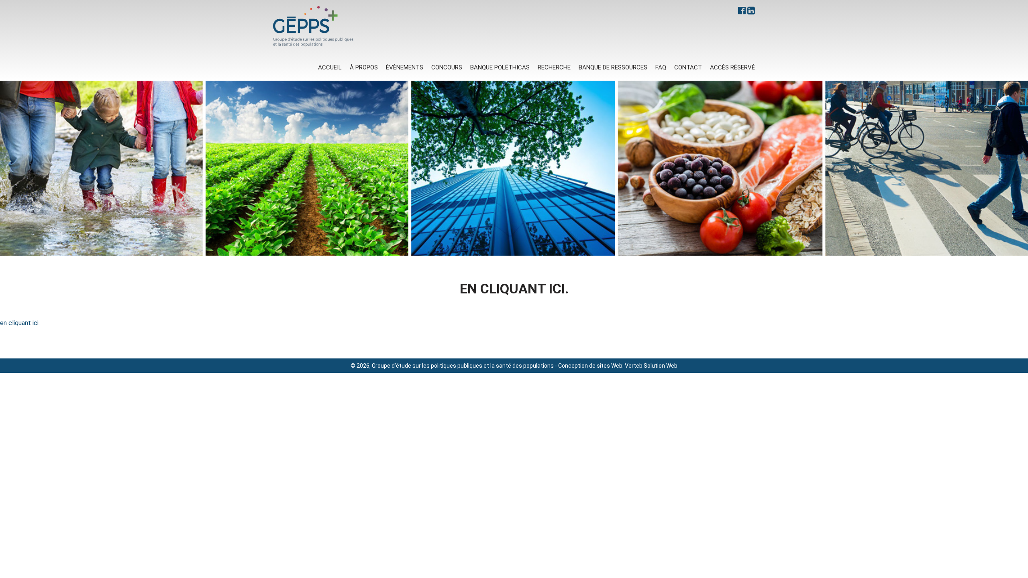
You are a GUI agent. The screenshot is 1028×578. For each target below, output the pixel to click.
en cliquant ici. (20, 323)
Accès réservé (732, 67)
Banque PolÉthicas (500, 67)
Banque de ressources (613, 67)
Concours (446, 67)
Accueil (330, 67)
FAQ (660, 67)
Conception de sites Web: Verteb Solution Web (617, 365)
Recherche (554, 67)
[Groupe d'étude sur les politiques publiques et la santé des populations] (313, 26)
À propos (364, 67)
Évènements (404, 67)
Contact (688, 67)
